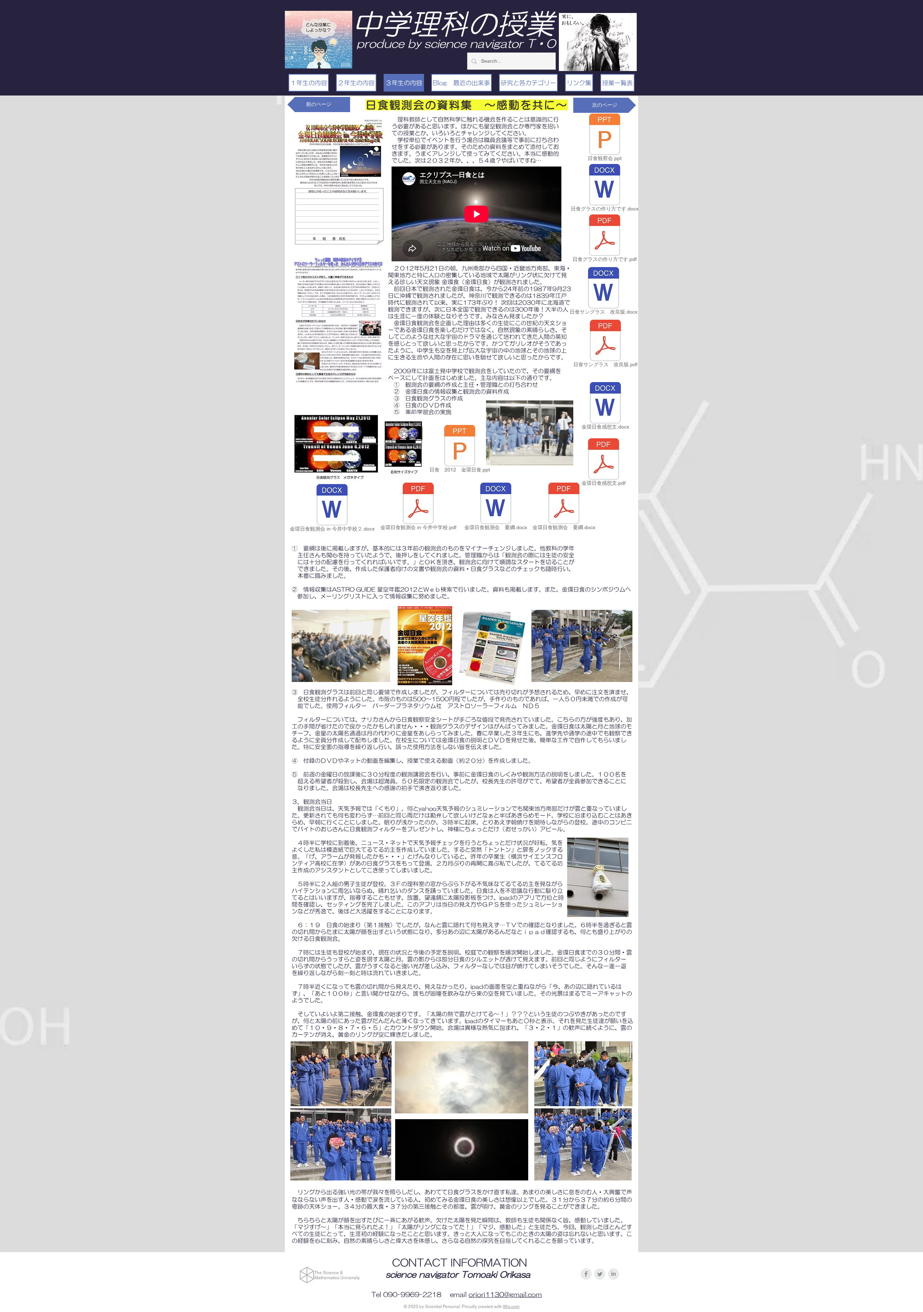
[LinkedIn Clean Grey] (613, 1274)
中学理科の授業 (453, 23)
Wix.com (511, 1306)
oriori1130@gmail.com (505, 1294)
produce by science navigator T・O (456, 43)
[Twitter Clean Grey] (599, 1274)
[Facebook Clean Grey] (586, 1274)
